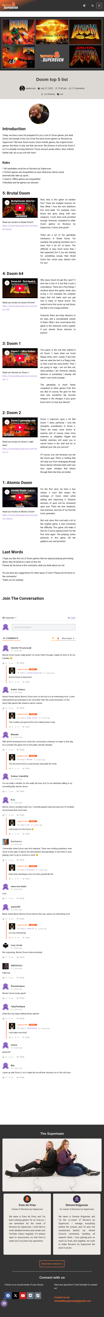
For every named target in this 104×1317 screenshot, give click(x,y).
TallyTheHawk (32, 1028)
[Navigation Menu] (99, 5)
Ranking (51, 94)
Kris (28, 825)
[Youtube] (23, 1295)
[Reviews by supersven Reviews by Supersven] (10, 5)
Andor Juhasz (32, 718)
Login (72, 618)
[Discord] (30, 1295)
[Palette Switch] (84, 5)
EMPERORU (16, 965)
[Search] (93, 5)
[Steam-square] (37, 1295)
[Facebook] (8, 1295)
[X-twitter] (15, 1295)
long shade (16, 945)
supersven (22, 669)
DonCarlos (16, 841)
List (45, 94)
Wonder (29, 760)
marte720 (30, 929)
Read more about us (52, 1263)
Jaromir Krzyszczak (34, 673)
